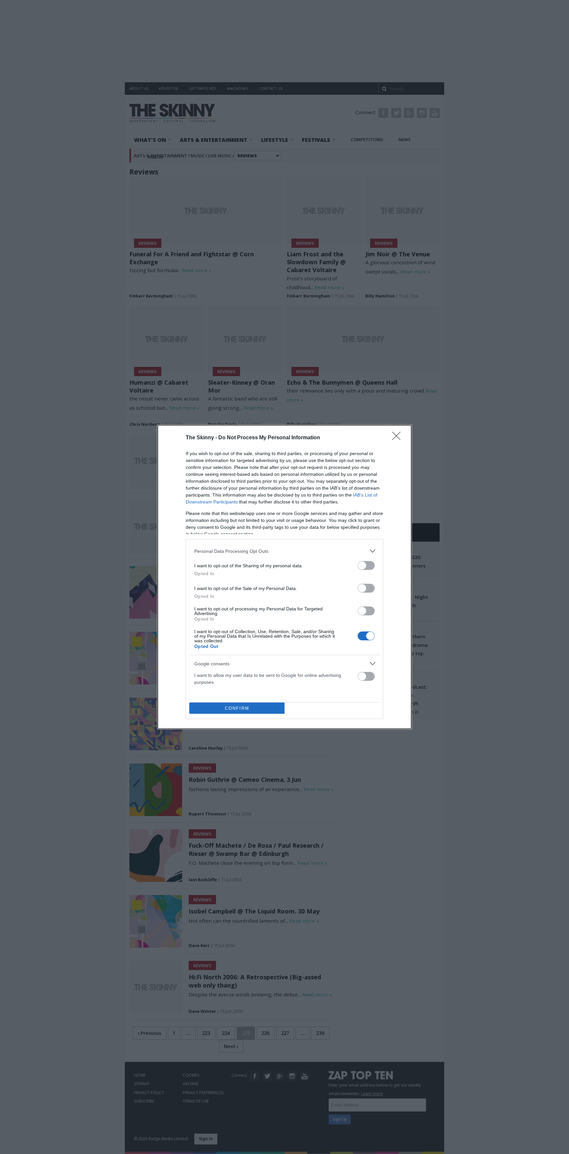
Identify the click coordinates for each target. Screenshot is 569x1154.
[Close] (398, 438)
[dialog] (284, 577)
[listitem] (284, 551)
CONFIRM (237, 708)
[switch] (366, 565)
